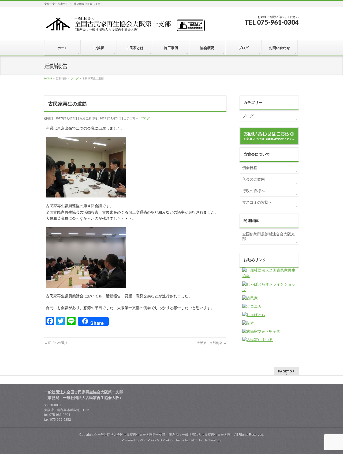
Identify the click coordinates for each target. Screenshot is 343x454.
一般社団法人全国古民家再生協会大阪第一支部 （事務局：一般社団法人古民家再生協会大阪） (165, 435)
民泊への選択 (56, 343)
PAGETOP (286, 371)
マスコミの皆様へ (257, 202)
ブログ (145, 118)
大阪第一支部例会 (211, 343)
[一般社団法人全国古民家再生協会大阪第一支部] (124, 26)
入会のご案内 (253, 179)
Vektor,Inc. (196, 440)
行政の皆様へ (253, 191)
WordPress (148, 440)
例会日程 (249, 168)
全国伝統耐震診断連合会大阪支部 (268, 236)
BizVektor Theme (172, 440)
